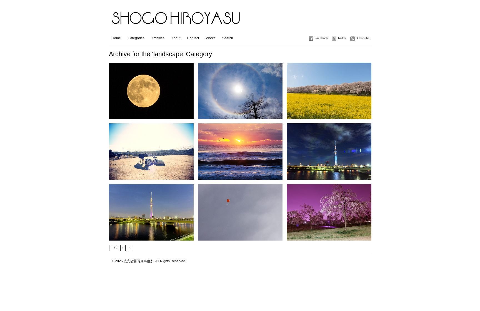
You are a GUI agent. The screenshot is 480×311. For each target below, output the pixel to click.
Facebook (321, 38)
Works (210, 38)
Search (227, 38)
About (175, 38)
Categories (136, 38)
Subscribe (362, 38)
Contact (193, 38)
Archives (157, 38)
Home (116, 38)
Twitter (342, 38)
